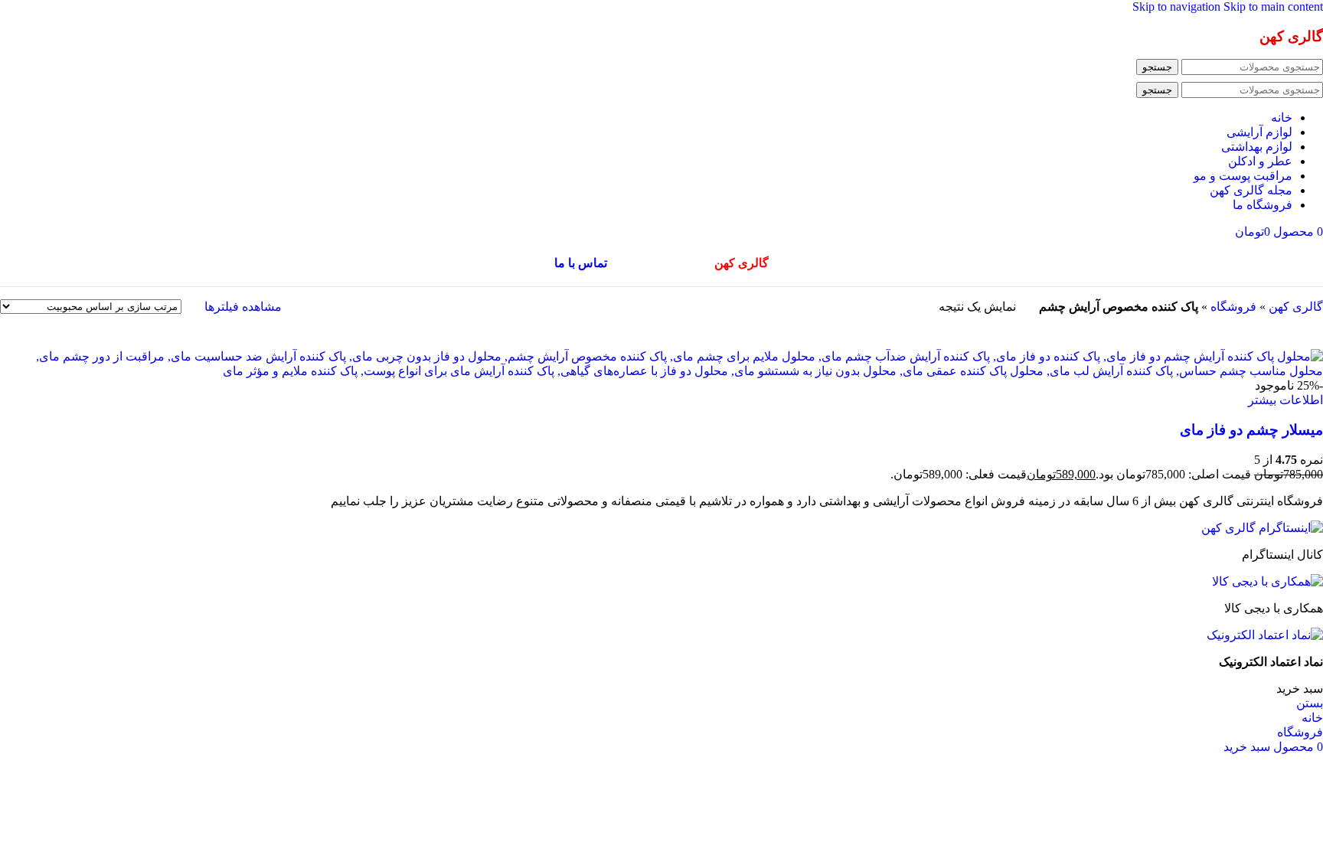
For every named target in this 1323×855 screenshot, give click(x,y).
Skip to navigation (1177, 6)
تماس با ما (580, 262)
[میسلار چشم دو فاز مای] (661, 370)
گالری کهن (1296, 306)
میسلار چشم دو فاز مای (1251, 430)
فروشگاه (1233, 306)
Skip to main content (1273, 6)
